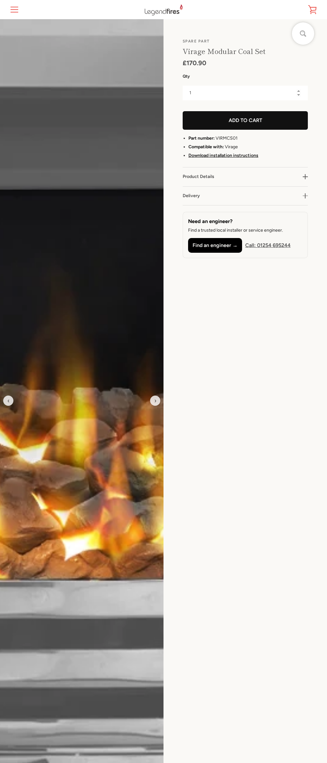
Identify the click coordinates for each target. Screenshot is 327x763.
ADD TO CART (245, 120)
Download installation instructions (223, 155)
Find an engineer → (215, 245)
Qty (186, 76)
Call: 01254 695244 (268, 245)
